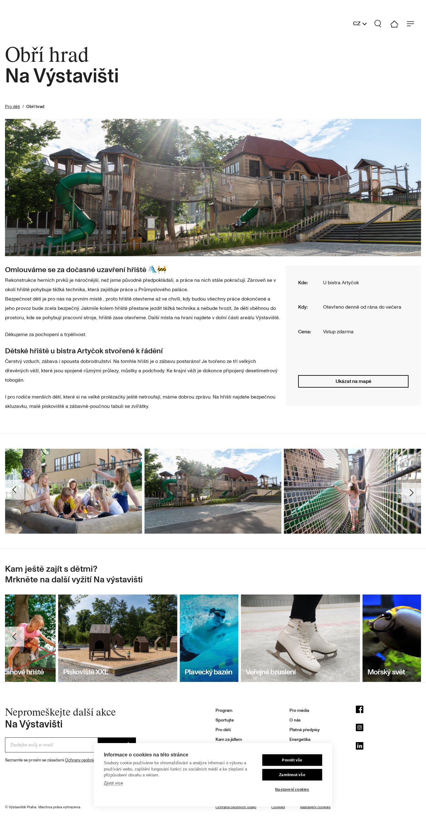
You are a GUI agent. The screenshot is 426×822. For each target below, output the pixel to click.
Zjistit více (113, 783)
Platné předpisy (304, 730)
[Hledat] (380, 23)
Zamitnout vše (292, 775)
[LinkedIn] (388, 747)
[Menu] (413, 23)
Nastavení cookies (292, 789)
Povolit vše (292, 760)
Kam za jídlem (228, 739)
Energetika (299, 739)
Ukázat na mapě (353, 381)
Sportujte (224, 720)
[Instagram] (388, 729)
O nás (295, 720)
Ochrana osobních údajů (235, 807)
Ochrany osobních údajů (87, 760)
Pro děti (12, 107)
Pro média (299, 710)
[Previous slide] (15, 638)
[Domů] (397, 23)
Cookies (278, 807)
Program (223, 710)
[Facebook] (388, 711)
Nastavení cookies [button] (315, 807)
